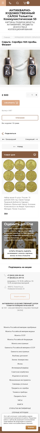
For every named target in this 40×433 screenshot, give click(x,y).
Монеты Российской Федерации (20, 340)
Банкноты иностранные (20, 352)
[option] (20, 67)
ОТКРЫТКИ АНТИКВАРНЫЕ (20, 408)
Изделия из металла (20, 376)
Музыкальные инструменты (20, 380)
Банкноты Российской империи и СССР (20, 348)
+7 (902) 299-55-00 (15, 275)
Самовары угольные (20, 384)
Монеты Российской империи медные (20, 331)
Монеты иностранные (20, 344)
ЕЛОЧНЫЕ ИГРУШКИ (20, 412)
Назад (20, 146)
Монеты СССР (20, 335)
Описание (20, 118)
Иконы (20, 364)
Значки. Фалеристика (20, 360)
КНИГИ (20, 404)
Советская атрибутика (20, 372)
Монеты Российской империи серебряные (20, 327)
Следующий (30, 139)
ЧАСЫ (20, 400)
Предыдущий (10, 139)
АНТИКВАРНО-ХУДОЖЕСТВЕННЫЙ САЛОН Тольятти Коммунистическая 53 (20, 15)
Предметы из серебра (20, 388)
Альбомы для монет (20, 356)
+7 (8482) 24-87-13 (15, 278)
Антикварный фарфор (20, 368)
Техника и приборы (20, 392)
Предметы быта (20, 396)
